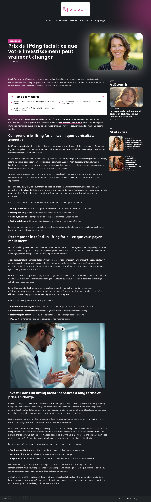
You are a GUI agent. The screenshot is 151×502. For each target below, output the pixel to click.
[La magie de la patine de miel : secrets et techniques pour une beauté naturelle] (126, 97)
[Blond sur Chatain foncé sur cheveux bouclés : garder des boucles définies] (116, 143)
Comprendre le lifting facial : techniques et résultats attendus (33, 102)
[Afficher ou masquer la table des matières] (71, 96)
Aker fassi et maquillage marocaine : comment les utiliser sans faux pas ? (133, 163)
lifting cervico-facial (20, 146)
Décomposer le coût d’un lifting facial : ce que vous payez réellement (81, 102)
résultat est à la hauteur (70, 122)
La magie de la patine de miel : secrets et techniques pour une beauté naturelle (126, 114)
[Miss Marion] (75, 9)
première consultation (72, 119)
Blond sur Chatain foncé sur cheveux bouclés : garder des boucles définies (134, 143)
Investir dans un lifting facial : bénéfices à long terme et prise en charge (34, 109)
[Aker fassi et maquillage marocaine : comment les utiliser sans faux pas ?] (116, 163)
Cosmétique (15, 41)
